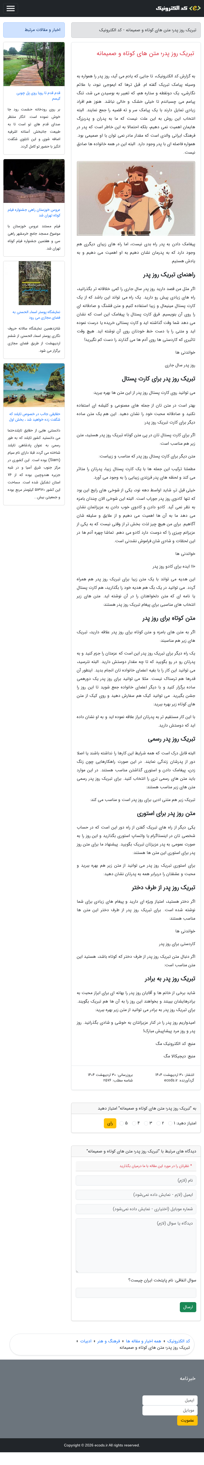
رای (110, 1123)
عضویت (187, 1420)
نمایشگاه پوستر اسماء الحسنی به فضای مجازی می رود (36, 314)
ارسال (188, 1307)
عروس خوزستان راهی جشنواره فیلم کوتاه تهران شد (34, 212)
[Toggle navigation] (10, 8)
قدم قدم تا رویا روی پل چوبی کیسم (38, 95)
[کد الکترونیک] (178, 8)
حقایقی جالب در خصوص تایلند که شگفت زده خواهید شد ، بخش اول (34, 416)
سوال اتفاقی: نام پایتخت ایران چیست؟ (162, 1280)
